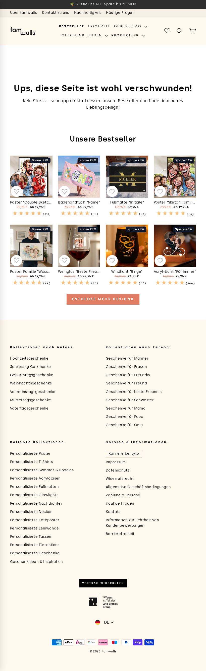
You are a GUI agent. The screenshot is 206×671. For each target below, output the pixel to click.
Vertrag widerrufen (103, 583)
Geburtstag (128, 26)
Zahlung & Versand (123, 495)
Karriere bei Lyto (124, 453)
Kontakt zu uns (55, 13)
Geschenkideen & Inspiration (36, 562)
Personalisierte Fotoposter (34, 520)
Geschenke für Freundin (128, 375)
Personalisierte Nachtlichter (36, 503)
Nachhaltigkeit (87, 13)
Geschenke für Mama (125, 408)
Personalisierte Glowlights (34, 495)
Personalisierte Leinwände (34, 528)
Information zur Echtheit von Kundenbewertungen (132, 523)
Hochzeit (99, 26)
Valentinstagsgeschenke (33, 392)
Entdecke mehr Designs (103, 299)
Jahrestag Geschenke (30, 367)
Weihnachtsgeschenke (31, 383)
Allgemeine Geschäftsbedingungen (138, 487)
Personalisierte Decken (31, 512)
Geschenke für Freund (126, 383)
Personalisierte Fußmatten (34, 487)
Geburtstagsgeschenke (31, 375)
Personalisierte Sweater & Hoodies (42, 470)
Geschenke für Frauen (126, 367)
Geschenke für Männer (127, 358)
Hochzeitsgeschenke (29, 358)
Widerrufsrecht (120, 479)
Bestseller (71, 26)
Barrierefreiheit (120, 534)
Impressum (116, 462)
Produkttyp (126, 35)
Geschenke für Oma (124, 425)
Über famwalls (23, 13)
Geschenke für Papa (124, 417)
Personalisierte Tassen (31, 536)
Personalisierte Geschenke (35, 553)
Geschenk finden (83, 35)
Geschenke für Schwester (130, 400)
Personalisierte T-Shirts (31, 462)
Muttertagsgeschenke (30, 400)
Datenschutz (117, 470)
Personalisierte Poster (30, 453)
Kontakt (113, 512)
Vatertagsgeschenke (29, 408)
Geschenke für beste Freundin (134, 392)
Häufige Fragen (120, 13)
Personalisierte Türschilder (34, 545)
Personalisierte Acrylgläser (35, 478)
